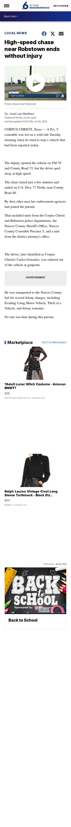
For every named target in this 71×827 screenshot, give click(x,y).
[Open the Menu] (6, 5)
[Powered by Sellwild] (60, 564)
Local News (16, 33)
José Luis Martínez (21, 114)
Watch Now (60, 6)
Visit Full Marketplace (54, 342)
